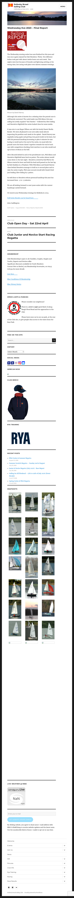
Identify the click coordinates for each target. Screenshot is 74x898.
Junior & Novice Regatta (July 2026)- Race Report (26, 468)
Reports (32, 207)
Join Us (10, 850)
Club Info (10, 868)
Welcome (10, 841)
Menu (62, 6)
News (28, 207)
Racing (9, 877)
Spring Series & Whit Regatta (19, 481)
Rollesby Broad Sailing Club (21, 5)
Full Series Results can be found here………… (22, 198)
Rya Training (11, 872)
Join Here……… (12, 274)
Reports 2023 (39, 207)
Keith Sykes (10, 207)
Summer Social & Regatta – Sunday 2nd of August (27, 463)
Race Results (12, 881)
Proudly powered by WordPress (33, 892)
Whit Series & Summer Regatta (20, 458)
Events (9, 845)
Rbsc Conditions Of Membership (18, 279)
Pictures (10, 863)
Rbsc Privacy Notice (14, 284)
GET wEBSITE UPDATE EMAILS (20, 820)
